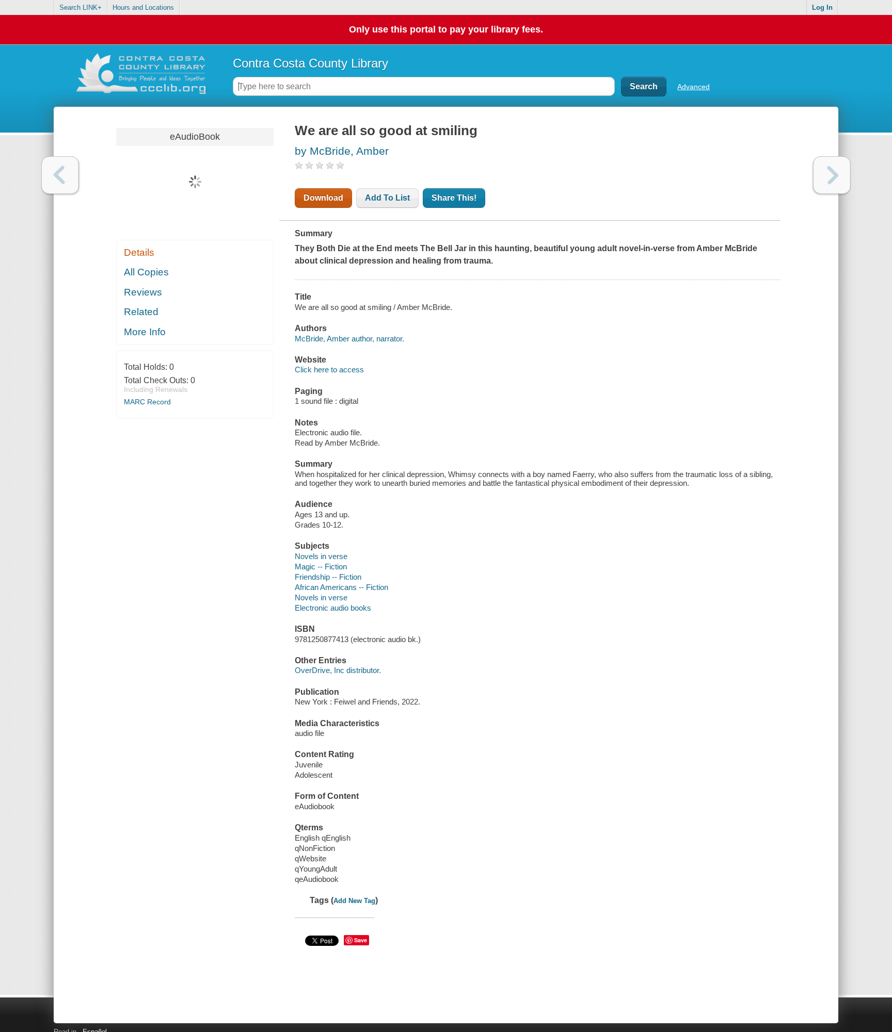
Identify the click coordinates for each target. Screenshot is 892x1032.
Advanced (693, 87)
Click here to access (329, 369)
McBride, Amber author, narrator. (349, 338)
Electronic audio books (333, 607)
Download (323, 197)
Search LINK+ (80, 7)
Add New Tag (354, 901)
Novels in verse (321, 556)
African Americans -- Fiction (341, 587)
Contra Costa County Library (310, 63)
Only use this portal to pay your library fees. (446, 29)
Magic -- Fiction (321, 566)
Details (139, 252)
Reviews (143, 292)
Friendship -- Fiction (328, 576)
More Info (145, 331)
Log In (822, 7)
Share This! (454, 197)
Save (360, 940)
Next (832, 175)
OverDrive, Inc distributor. (338, 670)
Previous (60, 175)
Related (141, 311)
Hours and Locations (143, 7)
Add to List (387, 197)
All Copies (146, 272)
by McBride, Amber (342, 151)
